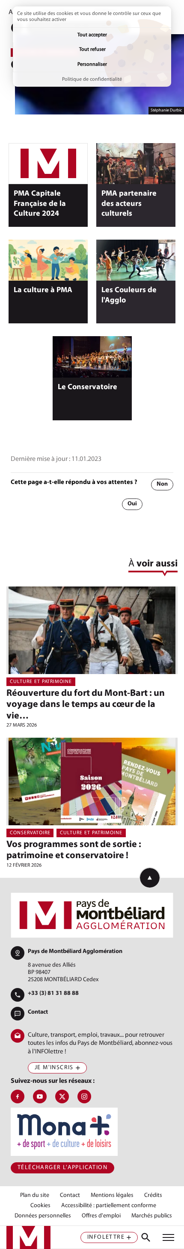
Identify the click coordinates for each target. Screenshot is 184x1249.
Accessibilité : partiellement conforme (108, 1206)
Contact (38, 1012)
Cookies (40, 1206)
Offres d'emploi (101, 1216)
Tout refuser (92, 49)
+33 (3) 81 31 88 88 (53, 993)
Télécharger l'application (62, 1167)
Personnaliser (92, 64)
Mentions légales (112, 1196)
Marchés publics (151, 1216)
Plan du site (34, 1196)
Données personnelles (43, 1216)
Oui (132, 504)
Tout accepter (92, 35)
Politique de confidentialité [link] (92, 79)
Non (162, 484)
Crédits (153, 1196)
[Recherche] (146, 1237)
